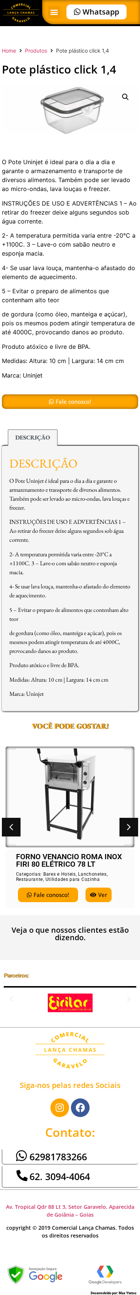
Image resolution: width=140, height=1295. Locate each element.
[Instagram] (59, 1107)
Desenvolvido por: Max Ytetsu (113, 1293)
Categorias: (29, 874)
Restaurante (29, 879)
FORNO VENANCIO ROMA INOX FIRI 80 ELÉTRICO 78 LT (69, 860)
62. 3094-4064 (59, 1176)
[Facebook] (80, 1107)
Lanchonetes (92, 874)
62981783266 (58, 1156)
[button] (54, 12)
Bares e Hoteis (59, 874)
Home (9, 50)
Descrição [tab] (32, 437)
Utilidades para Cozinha (73, 879)
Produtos (36, 50)
